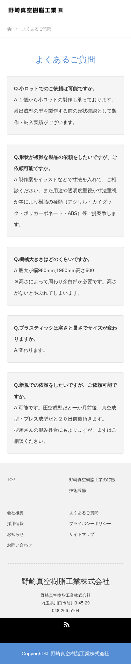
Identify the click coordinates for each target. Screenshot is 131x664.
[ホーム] (9, 27)
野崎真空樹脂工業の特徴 (92, 479)
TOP (11, 479)
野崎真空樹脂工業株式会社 (66, 581)
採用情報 (15, 523)
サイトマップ (81, 534)
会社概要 (15, 512)
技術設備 (77, 490)
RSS (65, 623)
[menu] (121, 10)
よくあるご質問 (84, 512)
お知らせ (15, 534)
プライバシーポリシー (90, 523)
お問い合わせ (19, 545)
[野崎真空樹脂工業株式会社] (35, 10)
